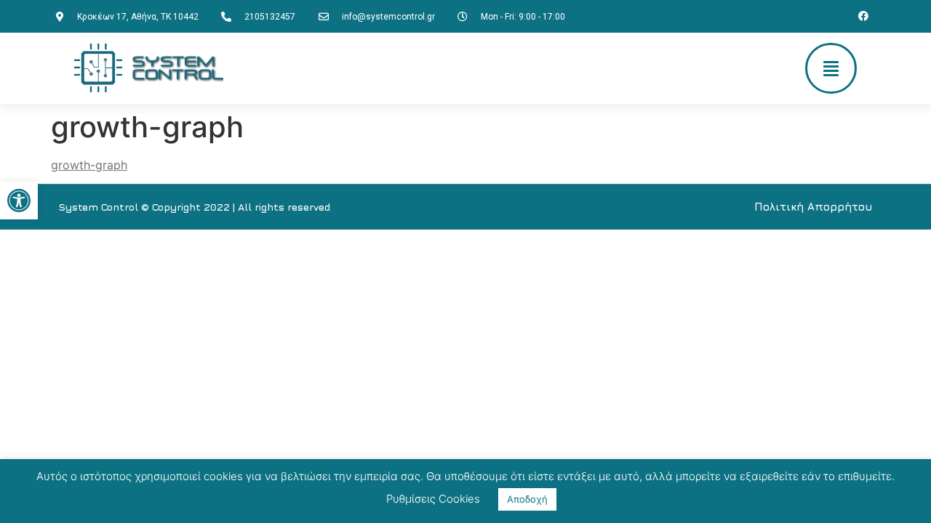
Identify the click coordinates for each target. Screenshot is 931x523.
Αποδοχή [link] (527, 499)
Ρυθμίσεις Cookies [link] (433, 499)
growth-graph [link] (89, 165)
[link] (19, 200)
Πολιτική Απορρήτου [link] (813, 206)
